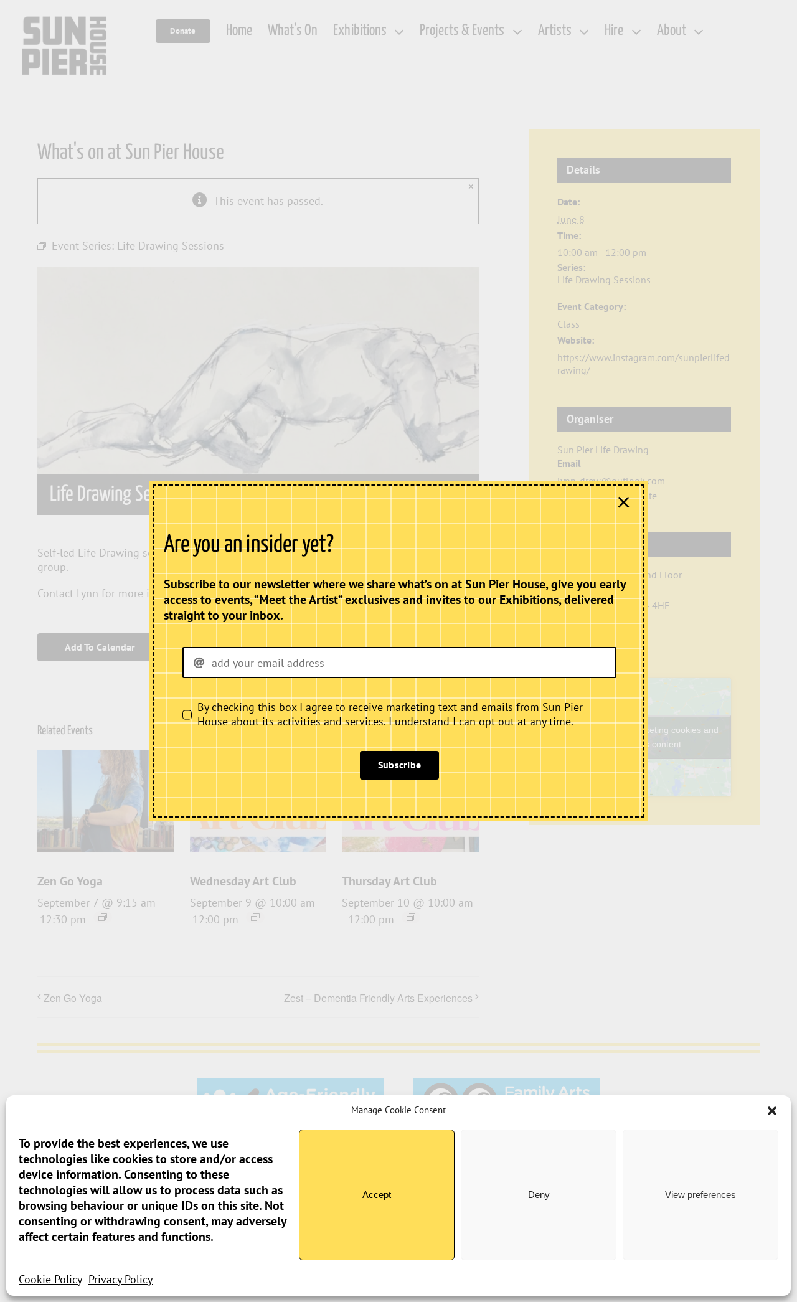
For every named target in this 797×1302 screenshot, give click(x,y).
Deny (539, 1194)
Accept (376, 1194)
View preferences (700, 1194)
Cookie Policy (50, 1279)
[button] (772, 1111)
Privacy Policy (120, 1279)
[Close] (623, 502)
